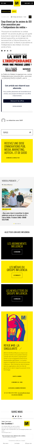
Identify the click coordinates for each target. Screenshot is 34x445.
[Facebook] (2, 50)
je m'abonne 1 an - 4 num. (17, 382)
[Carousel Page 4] (18, 223)
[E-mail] (10, 50)
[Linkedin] (7, 50)
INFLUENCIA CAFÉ (7, 209)
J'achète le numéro (17, 376)
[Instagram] (18, 416)
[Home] (17, 3)
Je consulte (17, 275)
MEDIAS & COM (6, 11)
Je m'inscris (17, 299)
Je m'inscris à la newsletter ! (13, 158)
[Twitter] (4, 50)
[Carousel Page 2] (15, 223)
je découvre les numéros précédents (17, 388)
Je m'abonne (17, 252)
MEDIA (14, 11)
